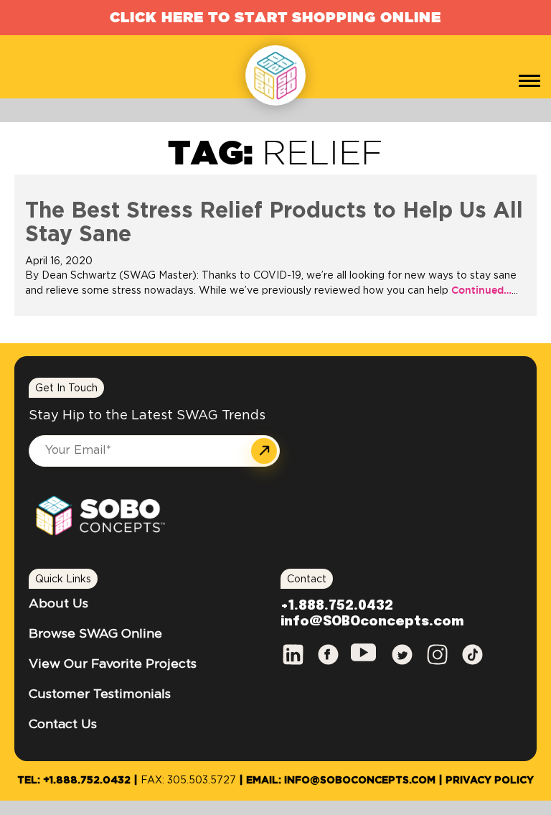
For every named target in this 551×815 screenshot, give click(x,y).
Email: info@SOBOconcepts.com (340, 781)
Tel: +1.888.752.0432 (74, 781)
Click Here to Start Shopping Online (275, 17)
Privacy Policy (490, 781)
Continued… (480, 290)
